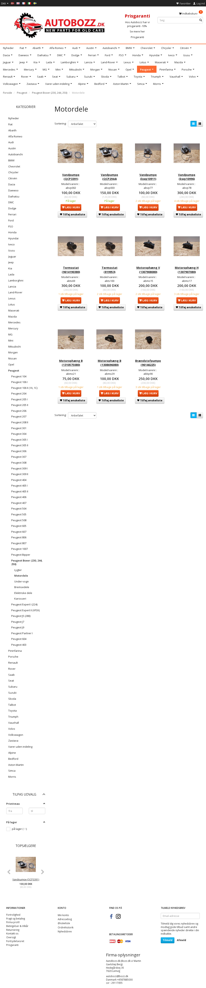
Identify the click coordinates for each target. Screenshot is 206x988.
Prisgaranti (137, 37)
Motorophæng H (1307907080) (187, 270)
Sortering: (60, 123)
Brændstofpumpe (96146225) (148, 363)
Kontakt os (12, 933)
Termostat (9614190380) (71, 270)
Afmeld (181, 940)
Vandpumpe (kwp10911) (148, 177)
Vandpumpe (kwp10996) (186, 177)
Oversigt (11, 937)
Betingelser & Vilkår (17, 926)
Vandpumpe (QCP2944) (109, 177)
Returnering (12, 929)
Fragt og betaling (15, 918)
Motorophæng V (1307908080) (148, 270)
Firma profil (13, 922)
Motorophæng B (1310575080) (71, 363)
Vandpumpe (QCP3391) (25, 879)
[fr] (24, 3)
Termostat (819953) (109, 270)
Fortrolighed (13, 914)
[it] (29, 3)
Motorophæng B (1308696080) (109, 363)
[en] (18, 3)
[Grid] (193, 124)
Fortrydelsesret (15, 941)
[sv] (35, 3)
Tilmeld (167, 940)
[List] (200, 124)
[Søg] (200, 20)
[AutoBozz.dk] (60, 24)
